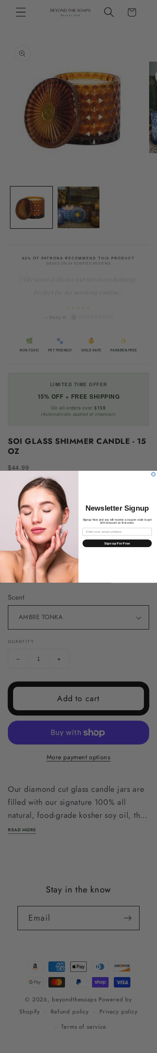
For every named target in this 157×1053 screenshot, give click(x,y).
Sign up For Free (117, 543)
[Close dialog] (153, 474)
